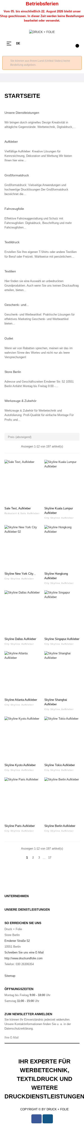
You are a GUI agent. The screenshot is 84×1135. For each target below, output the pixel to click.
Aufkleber (11, 141)
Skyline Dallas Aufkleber (20, 639)
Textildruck (11, 242)
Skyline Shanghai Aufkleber (55, 702)
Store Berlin (12, 372)
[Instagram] (48, 1118)
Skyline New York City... (20, 573)
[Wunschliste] (34, 466)
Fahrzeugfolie (14, 208)
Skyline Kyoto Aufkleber (20, 765)
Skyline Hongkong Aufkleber (56, 576)
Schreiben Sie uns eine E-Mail (24, 952)
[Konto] (66, 44)
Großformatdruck (16, 175)
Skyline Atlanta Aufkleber (20, 699)
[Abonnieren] (75, 1037)
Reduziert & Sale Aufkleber (22, 513)
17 (49, 857)
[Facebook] (36, 1118)
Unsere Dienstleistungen (21, 112)
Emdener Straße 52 (17, 940)
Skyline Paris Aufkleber (19, 826)
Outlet (8, 338)
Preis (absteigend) (42, 437)
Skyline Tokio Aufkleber (59, 765)
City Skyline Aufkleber (59, 518)
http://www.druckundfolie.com (23, 958)
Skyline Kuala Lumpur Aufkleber (58, 511)
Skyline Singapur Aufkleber (61, 639)
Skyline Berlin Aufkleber (59, 826)
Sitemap (9, 975)
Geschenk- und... (16, 305)
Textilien (10, 271)
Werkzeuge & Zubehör (20, 401)
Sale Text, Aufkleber (17, 508)
